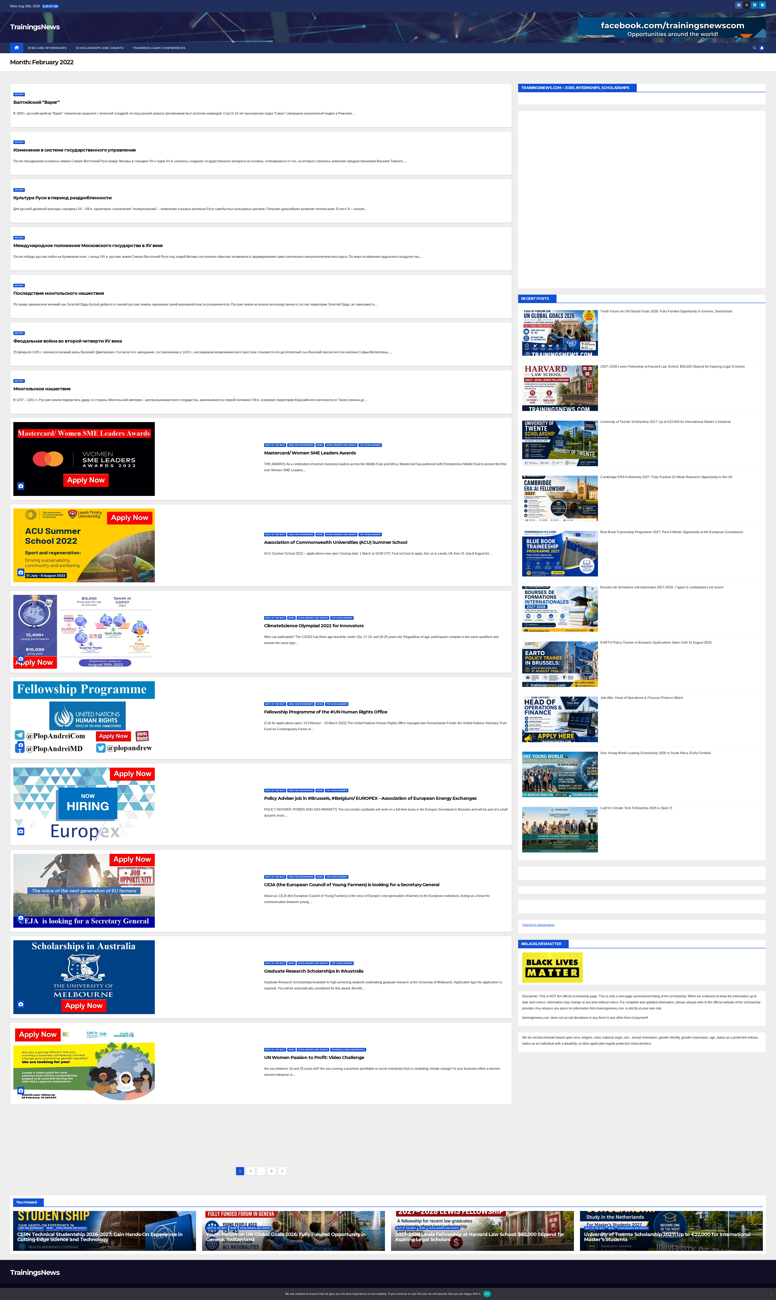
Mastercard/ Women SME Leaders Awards (310, 453)
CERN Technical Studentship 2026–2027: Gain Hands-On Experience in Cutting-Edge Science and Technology (99, 1236)
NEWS (320, 445)
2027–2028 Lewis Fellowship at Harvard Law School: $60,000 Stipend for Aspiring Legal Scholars (479, 1236)
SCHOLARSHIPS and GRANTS (100, 48)
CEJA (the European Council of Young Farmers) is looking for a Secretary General (351, 884)
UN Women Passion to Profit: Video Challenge (314, 1057)
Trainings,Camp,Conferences (159, 48)
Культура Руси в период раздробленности (62, 198)
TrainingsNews (34, 27)
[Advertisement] (261, 1137)
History (19, 94)
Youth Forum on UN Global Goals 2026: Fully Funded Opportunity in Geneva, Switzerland (286, 1236)
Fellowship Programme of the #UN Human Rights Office (325, 712)
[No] (771, 1294)
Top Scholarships (370, 445)
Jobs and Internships (47, 48)
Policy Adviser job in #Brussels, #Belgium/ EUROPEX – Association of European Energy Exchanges (370, 798)
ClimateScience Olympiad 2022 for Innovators (314, 625)
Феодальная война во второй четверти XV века (67, 341)
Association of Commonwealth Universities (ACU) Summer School (335, 542)
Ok (487, 1293)
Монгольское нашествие (42, 389)
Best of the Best (275, 445)
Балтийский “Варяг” (36, 102)
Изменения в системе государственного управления (74, 150)
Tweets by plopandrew (538, 925)
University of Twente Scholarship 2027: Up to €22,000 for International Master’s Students (667, 1236)
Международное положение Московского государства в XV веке (88, 245)
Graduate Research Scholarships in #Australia (314, 971)
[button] (754, 48)
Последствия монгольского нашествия (58, 293)
